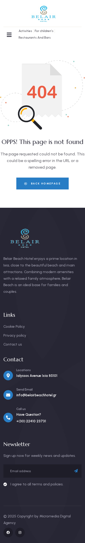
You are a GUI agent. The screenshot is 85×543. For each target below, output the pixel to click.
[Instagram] (20, 532)
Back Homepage (45, 183)
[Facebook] (8, 532)
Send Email (24, 389)
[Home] (42, 13)
